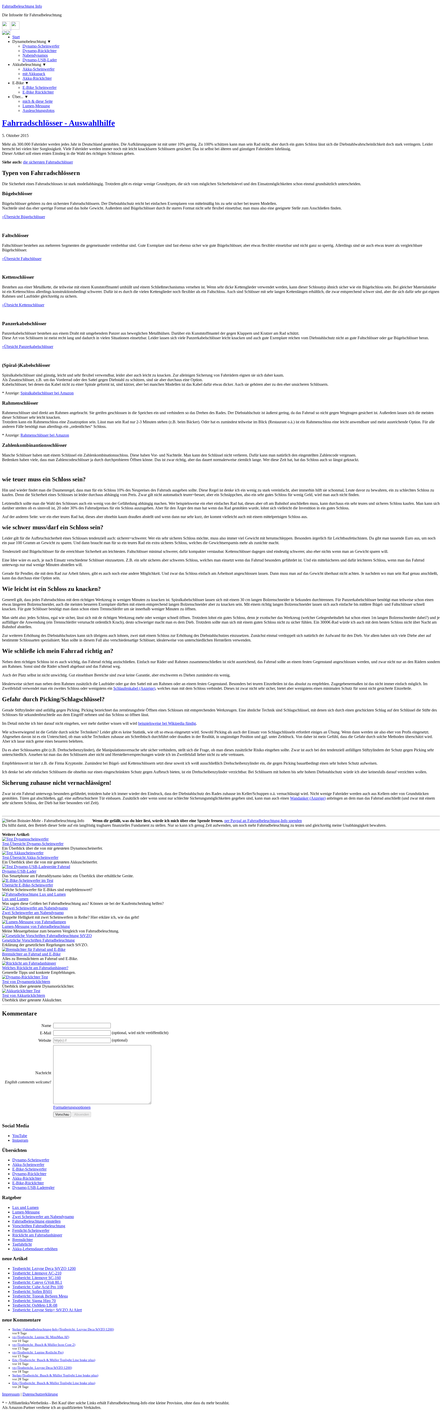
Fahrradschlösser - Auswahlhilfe (58, 122)
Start (16, 37)
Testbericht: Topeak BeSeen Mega (40, 1296)
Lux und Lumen (25, 1207)
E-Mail (45, 1033)
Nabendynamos (35, 55)
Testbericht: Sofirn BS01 (32, 1291)
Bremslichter (22, 1239)
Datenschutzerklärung (40, 1394)
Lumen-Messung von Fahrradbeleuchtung (36, 926)
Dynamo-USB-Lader (40, 60)
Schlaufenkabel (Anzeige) (134, 688)
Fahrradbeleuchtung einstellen (36, 1221)
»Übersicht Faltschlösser (21, 258)
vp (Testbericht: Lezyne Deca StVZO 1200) (42, 1368)
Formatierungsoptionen (72, 1107)
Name (46, 1025)
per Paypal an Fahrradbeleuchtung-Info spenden (263, 821)
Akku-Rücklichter (37, 78)
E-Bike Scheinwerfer (40, 87)
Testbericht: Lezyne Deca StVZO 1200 (44, 1268)
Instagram (20, 1140)
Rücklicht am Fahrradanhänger (37, 1235)
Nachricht (43, 1073)
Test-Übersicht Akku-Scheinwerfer (30, 857)
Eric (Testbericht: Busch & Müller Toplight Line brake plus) (53, 1360)
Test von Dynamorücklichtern (26, 981)
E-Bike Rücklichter (38, 92)
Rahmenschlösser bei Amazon (44, 435)
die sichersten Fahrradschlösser (48, 162)
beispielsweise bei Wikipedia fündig (167, 723)
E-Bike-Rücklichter (28, 1183)
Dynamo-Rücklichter (40, 51)
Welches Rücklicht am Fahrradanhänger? (35, 968)
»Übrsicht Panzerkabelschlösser (27, 346)
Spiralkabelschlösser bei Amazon (47, 393)
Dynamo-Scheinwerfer (41, 46)
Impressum (11, 1394)
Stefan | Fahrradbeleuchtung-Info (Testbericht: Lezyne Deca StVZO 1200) (63, 1329)
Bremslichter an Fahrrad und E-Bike (31, 954)
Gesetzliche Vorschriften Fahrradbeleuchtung (38, 940)
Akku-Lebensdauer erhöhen (35, 1249)
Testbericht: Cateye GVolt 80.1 (37, 1282)
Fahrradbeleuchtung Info (22, 6)
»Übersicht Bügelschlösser (23, 217)
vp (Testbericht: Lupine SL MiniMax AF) (40, 1337)
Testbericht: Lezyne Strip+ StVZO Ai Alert (47, 1310)
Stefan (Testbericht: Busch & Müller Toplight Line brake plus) (55, 1375)
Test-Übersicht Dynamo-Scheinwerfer (32, 844)
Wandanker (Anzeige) (308, 798)
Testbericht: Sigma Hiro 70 (34, 1301)
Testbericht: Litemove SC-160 (36, 1278)
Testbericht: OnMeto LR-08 (34, 1305)
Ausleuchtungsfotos (38, 110)
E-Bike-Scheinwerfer (29, 1169)
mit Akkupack (34, 74)
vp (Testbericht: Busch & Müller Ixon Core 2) (43, 1345)
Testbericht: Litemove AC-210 (36, 1273)
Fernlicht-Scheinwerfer (30, 1230)
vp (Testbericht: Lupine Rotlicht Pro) (37, 1352)
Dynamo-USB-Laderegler (33, 1187)
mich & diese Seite (38, 101)
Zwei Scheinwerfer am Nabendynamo (33, 912)
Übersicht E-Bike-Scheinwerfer (27, 885)
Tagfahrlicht (22, 1244)
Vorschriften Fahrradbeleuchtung (38, 1226)
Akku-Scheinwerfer (38, 69)
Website (44, 1040)
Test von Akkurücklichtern (23, 995)
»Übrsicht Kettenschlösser (23, 305)
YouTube (19, 1135)
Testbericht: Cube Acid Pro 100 (37, 1287)
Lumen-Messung (36, 106)
